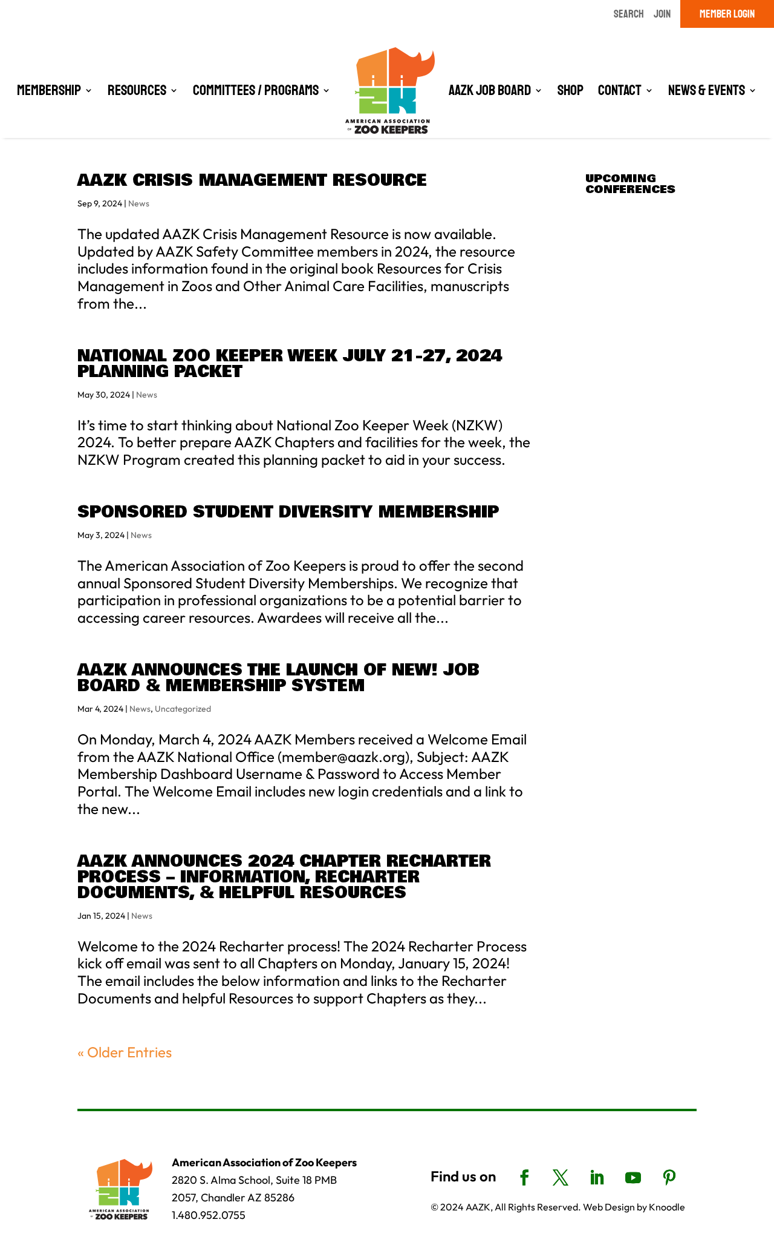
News (138, 203)
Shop (571, 90)
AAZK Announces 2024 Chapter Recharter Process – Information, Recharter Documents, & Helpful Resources (284, 877)
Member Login (727, 14)
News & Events (706, 90)
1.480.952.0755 (209, 1215)
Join (662, 14)
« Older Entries (124, 1052)
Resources (137, 90)
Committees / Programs (256, 90)
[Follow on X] (560, 1178)
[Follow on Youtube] (633, 1178)
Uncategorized (183, 708)
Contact (620, 90)
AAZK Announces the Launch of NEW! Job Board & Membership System (278, 678)
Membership (49, 90)
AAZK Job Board (490, 90)
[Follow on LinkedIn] (597, 1178)
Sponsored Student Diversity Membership (288, 512)
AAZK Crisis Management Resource (252, 180)
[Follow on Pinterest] (669, 1178)
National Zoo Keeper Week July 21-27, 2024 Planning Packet (289, 364)
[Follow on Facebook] (524, 1178)
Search (629, 14)
